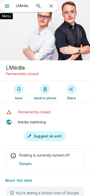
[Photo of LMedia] (45, 30)
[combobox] (24, 6)
